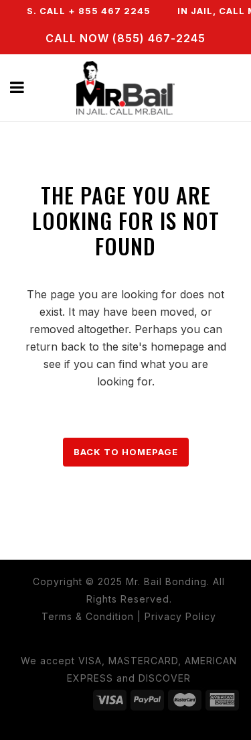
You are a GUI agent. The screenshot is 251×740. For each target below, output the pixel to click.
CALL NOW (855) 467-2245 (125, 38)
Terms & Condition (87, 616)
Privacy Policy (180, 616)
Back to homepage (126, 451)
